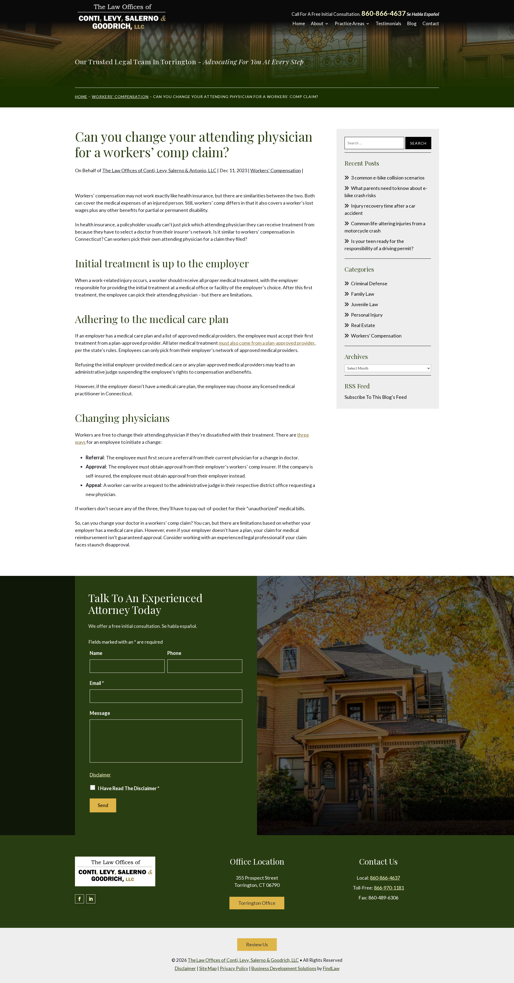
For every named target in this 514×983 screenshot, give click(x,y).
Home (299, 23)
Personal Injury (367, 315)
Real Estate (363, 325)
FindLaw (331, 968)
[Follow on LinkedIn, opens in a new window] (90, 898)
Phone (174, 653)
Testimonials (388, 23)
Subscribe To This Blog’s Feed (376, 397)
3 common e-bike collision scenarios (388, 178)
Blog (412, 23)
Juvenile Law (364, 304)
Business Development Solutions (283, 968)
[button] (508, 944)
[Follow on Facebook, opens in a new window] (79, 898)
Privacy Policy (234, 968)
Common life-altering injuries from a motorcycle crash (385, 227)
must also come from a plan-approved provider (267, 343)
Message (100, 713)
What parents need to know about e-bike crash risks (386, 191)
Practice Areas (349, 23)
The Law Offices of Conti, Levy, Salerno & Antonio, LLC (159, 170)
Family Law (362, 294)
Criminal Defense (369, 283)
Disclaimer (100, 775)
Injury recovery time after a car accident (380, 209)
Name (96, 653)
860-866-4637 (383, 13)
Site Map (208, 968)
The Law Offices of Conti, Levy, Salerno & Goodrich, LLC (243, 960)
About (317, 23)
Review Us (257, 944)
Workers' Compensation (275, 170)
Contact (430, 23)
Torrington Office (256, 903)
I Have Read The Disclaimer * (128, 788)
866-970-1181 (389, 888)
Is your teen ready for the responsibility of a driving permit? (379, 244)
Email (97, 683)
